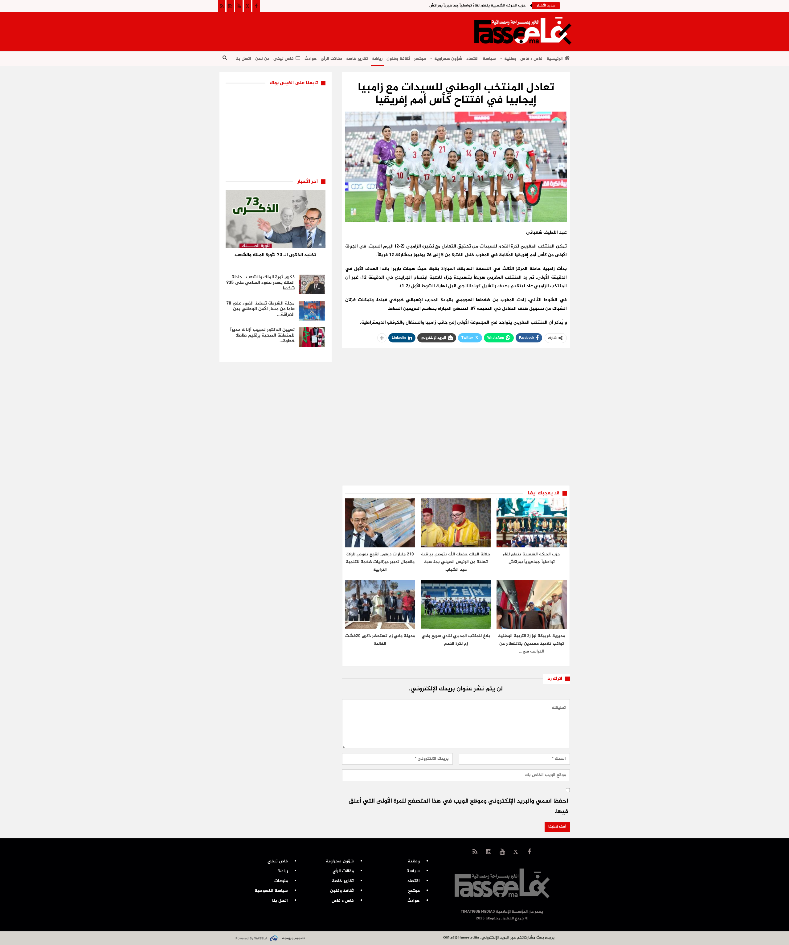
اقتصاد (472, 58)
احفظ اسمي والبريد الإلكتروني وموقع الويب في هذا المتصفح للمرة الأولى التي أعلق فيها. (458, 806)
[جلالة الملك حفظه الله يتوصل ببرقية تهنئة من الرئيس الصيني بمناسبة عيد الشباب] (456, 522)
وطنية (510, 58)
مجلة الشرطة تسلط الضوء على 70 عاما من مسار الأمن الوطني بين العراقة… (260, 309)
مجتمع (420, 58)
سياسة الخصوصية (271, 890)
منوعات (281, 881)
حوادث (311, 58)
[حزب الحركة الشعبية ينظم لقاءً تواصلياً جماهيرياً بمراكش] (532, 522)
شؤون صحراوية (448, 58)
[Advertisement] (331, 29)
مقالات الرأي (331, 58)
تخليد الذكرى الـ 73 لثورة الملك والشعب (275, 255)
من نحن (262, 58)
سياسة (489, 58)
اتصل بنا (243, 58)
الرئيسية (554, 58)
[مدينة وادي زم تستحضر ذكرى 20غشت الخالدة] (380, 604)
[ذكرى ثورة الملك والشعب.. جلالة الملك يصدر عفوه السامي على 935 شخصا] (312, 284)
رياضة (377, 58)
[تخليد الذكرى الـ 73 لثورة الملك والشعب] (275, 219)
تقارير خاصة (357, 58)
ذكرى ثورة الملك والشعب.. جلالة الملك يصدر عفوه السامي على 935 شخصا (260, 282)
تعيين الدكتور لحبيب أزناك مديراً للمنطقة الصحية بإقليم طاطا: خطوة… (262, 335)
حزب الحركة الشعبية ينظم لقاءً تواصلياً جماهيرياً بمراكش (477, 5)
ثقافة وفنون (398, 58)
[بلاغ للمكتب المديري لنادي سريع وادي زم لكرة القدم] (456, 604)
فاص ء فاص (531, 58)
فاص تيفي (283, 58)
